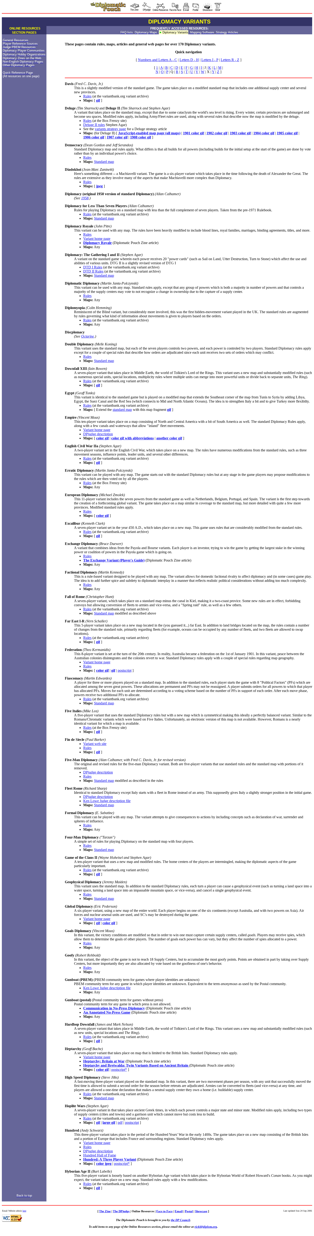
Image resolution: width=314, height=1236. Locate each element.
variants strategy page (110, 129)
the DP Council (180, 1220)
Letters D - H (189, 60)
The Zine (105, 1211)
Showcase (201, 1211)
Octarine (87, 336)
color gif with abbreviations (132, 438)
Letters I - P (209, 60)
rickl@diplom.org (205, 1226)
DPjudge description (98, 434)
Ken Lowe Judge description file (107, 801)
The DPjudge (121, 1211)
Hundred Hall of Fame (99, 1155)
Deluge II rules (94, 125)
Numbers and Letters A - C (157, 60)
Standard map (104, 162)
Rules (87, 96)
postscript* (119, 1069)
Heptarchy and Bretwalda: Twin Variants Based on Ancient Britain (136, 1065)
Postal (189, 1211)
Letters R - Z (230, 60)
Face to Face (164, 1211)
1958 (84, 198)
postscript (124, 670)
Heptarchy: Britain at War (104, 1061)
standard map (122, 410)
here (24, 1211)
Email (179, 1211)
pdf (120, 1122)
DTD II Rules (93, 271)
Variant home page (96, 239)
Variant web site (94, 744)
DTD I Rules (92, 267)
